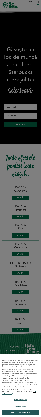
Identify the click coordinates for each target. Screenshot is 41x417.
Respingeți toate (20, 406)
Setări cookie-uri (20, 400)
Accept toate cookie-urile (20, 412)
